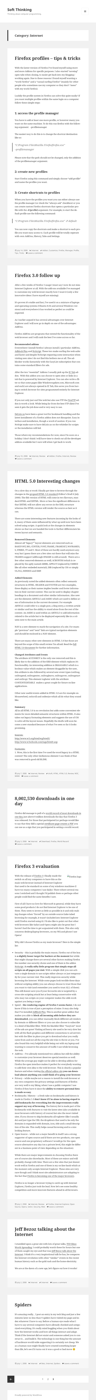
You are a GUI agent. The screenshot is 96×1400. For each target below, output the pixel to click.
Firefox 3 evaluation (37, 866)
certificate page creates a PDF (59, 823)
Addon (45, 250)
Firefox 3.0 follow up (37, 275)
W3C (76, 773)
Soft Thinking (19, 9)
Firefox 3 (38, 875)
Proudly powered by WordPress (28, 1395)
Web (43, 1207)
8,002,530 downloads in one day (44, 801)
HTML (55, 773)
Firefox (61, 250)
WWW (17, 776)
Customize (53, 250)
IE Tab (72, 372)
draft (50, 773)
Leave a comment (35, 253)
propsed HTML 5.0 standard (44, 494)
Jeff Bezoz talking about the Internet (45, 1231)
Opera (24, 1207)
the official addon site (52, 1071)
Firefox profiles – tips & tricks (47, 58)
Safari (30, 1207)
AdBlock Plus (39, 1011)
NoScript (36, 351)
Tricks (21, 253)
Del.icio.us (20, 414)
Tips (16, 253)
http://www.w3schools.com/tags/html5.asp (36, 741)
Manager (69, 250)
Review (42, 456)
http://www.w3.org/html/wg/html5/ (32, 738)
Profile (76, 250)
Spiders (23, 1305)
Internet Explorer (62, 1204)
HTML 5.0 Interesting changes (47, 481)
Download (45, 841)
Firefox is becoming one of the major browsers (50, 1175)
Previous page (10, 1379)
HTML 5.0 (63, 773)
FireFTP (72, 400)
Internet (35, 250)
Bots (43, 1363)
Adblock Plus (21, 351)
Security (37, 1207)
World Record (63, 841)
